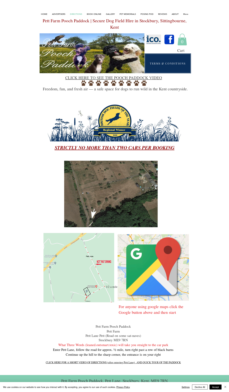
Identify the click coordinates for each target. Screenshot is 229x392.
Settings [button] (186, 387)
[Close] (225, 387)
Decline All (200, 387)
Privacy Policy (123, 387)
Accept (215, 387)
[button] (182, 39)
